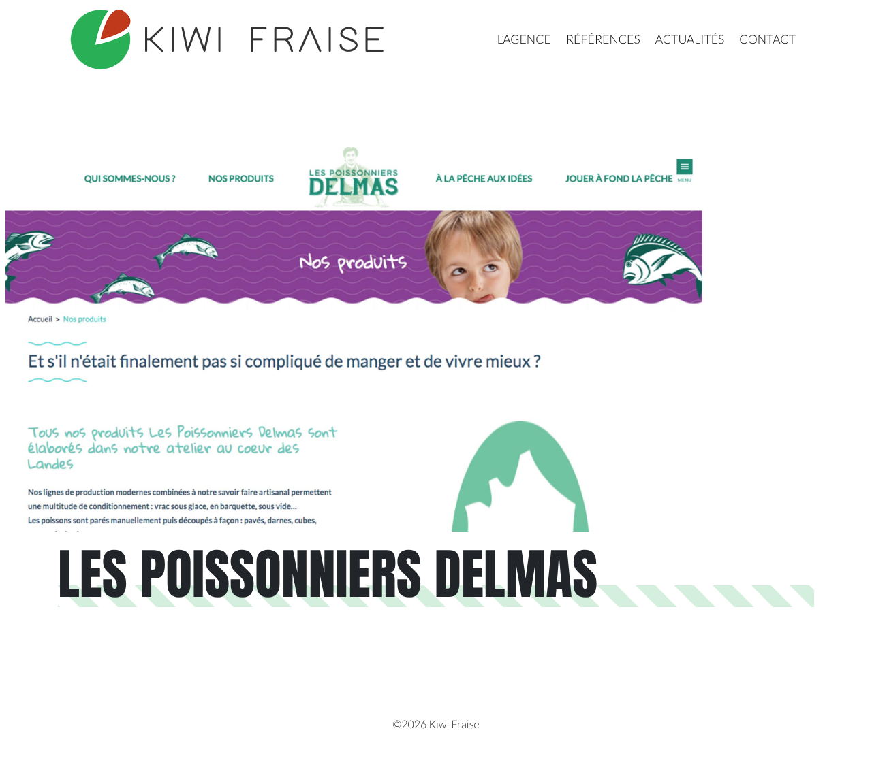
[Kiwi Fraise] (229, 39)
